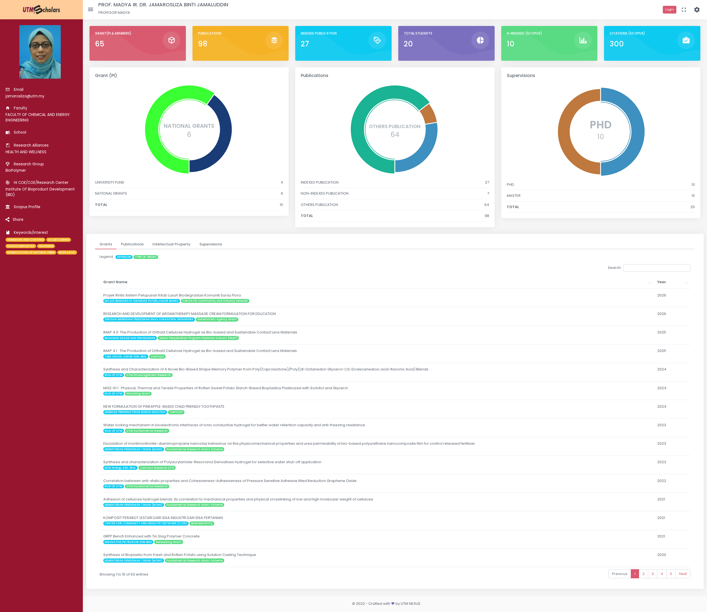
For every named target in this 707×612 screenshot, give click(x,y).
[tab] (106, 244)
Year (661, 282)
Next (683, 573)
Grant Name (115, 282)
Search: (615, 267)
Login (669, 9)
